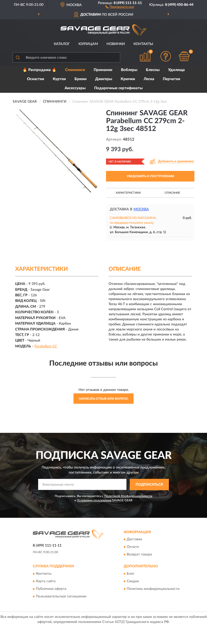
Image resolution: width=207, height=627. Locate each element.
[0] (184, 56)
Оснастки (35, 79)
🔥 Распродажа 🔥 (39, 70)
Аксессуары (75, 88)
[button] (120, 6)
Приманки (103, 70)
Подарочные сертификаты (118, 88)
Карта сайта (46, 581)
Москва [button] (141, 209)
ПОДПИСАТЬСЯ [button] (149, 484)
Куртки (59, 79)
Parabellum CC (45, 346)
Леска (149, 79)
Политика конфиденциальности (153, 589)
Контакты (143, 44)
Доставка (134, 539)
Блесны (153, 70)
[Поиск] (18, 57)
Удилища (176, 70)
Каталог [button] (62, 44)
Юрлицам (88, 44)
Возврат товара (139, 554)
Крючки (128, 79)
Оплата (133, 547)
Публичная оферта (51, 589)
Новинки (116, 44)
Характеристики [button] (128, 192)
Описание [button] (172, 192)
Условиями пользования (94, 500)
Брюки (80, 79)
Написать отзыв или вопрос (103, 398)
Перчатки (171, 79)
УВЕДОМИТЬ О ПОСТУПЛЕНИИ (150, 176)
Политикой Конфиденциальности (128, 496)
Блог (131, 573)
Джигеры (103, 79)
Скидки (133, 581)
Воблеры (129, 70)
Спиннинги (75, 70)
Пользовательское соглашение (61, 596)
